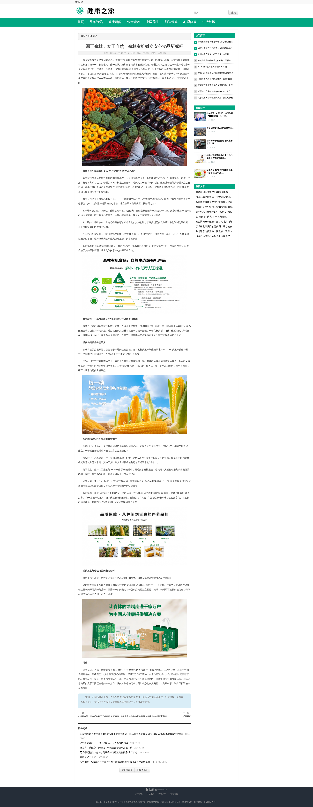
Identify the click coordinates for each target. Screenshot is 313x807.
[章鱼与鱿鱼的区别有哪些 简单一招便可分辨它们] (200, 173)
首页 (80, 22)
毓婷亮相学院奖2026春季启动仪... (213, 192)
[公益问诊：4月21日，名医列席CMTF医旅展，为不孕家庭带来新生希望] (200, 116)
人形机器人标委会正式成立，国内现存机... (216, 98)
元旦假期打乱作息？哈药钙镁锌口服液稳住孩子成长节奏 (108, 752)
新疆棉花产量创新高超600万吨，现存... (215, 91)
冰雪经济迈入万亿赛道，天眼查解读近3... (216, 48)
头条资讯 (96, 22)
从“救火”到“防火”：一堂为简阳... (212, 216)
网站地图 (174, 794)
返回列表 (187, 716)
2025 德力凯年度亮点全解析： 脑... (213, 67)
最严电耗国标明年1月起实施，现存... (214, 211)
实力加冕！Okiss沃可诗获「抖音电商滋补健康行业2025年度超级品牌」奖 (117, 762)
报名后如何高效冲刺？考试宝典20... (214, 236)
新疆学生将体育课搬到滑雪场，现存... (215, 202)
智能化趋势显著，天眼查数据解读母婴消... (216, 73)
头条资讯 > (142, 770)
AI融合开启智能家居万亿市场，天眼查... (215, 60)
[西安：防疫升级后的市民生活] (200, 131)
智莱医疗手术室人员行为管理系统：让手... (216, 85)
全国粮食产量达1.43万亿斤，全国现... (214, 54)
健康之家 (79, 2)
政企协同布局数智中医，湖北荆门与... (215, 221)
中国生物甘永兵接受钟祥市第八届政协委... (216, 42)
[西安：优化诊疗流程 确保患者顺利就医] (200, 143)
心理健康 (189, 22)
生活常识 (208, 22)
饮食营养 (133, 22)
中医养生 (152, 22)
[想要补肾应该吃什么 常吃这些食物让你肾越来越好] (200, 158)
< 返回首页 (127, 770)
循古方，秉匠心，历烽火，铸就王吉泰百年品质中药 (106, 747)
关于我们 (139, 794)
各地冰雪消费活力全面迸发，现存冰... (215, 231)
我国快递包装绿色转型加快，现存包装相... (216, 79)
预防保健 (171, 22)
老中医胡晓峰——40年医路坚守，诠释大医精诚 (104, 743)
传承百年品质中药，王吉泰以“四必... (214, 197)
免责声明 (162, 794)
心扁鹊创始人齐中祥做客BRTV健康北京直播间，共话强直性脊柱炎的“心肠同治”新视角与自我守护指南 (122, 716)
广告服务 (151, 794)
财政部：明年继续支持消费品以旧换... (215, 207)
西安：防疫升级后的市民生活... (220, 128)
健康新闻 (114, 22)
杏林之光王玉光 (88, 757)
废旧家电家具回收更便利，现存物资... (215, 226)
